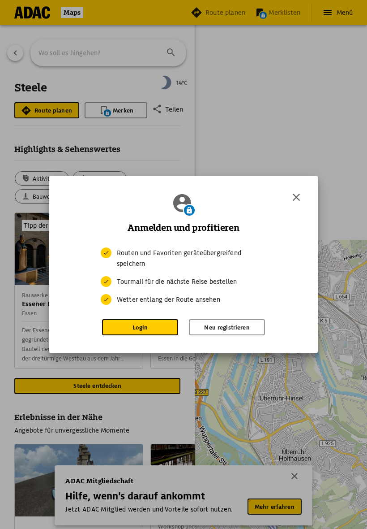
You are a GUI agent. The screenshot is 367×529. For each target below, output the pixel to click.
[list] (183, 276)
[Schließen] (296, 197)
